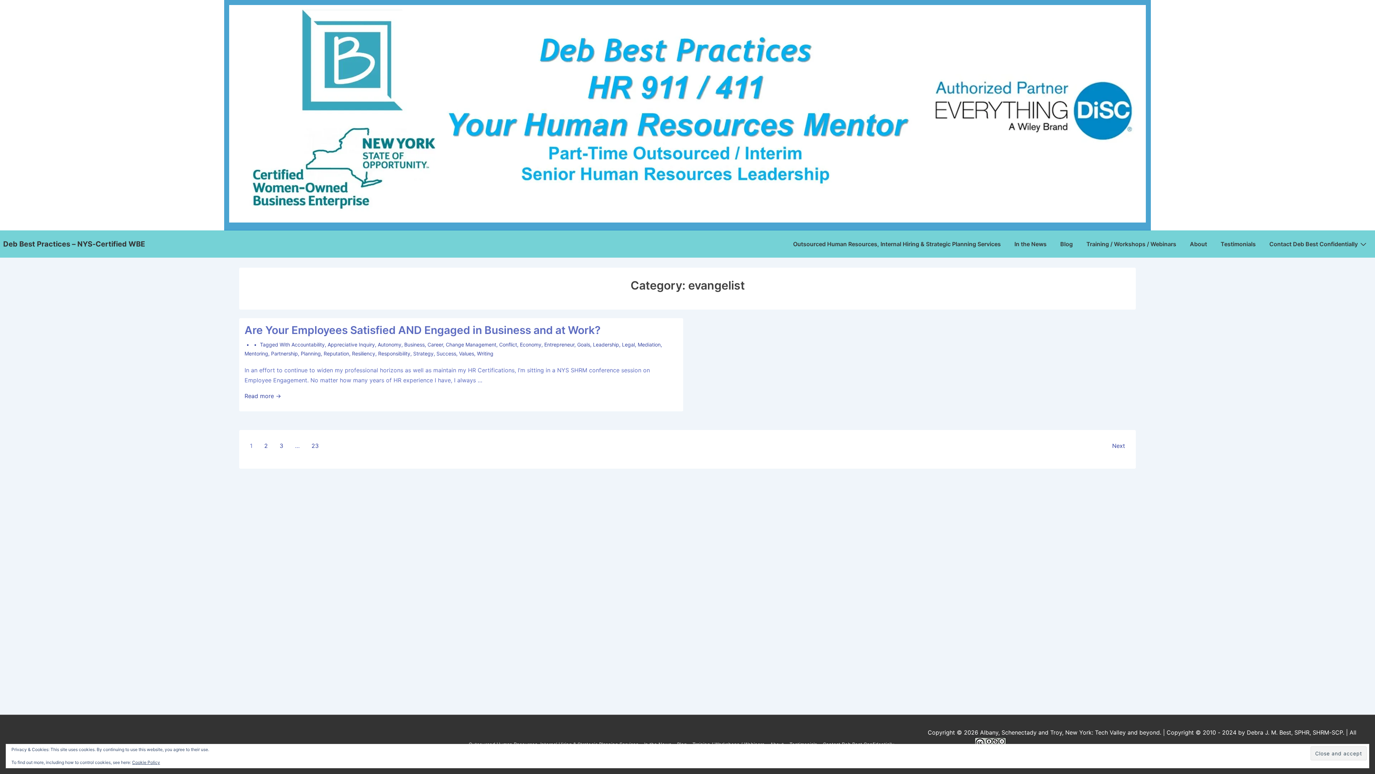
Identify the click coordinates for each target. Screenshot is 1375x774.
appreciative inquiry (351, 344)
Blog (1066, 244)
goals (583, 344)
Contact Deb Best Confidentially (1313, 244)
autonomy (389, 344)
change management (471, 344)
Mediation (649, 344)
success (446, 353)
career (435, 344)
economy (530, 344)
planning (311, 353)
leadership (606, 344)
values (466, 353)
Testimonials (1238, 244)
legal (628, 344)
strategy (423, 353)
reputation (336, 353)
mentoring (256, 353)
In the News (1030, 244)
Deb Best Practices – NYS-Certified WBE (74, 244)
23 (315, 445)
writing (485, 353)
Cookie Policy (146, 762)
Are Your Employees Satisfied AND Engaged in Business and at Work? (422, 330)
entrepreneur (559, 344)
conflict (508, 344)
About (1198, 244)
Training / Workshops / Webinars (1131, 244)
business (414, 344)
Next (1118, 445)
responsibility (394, 353)
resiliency (363, 353)
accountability (308, 344)
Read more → (263, 396)
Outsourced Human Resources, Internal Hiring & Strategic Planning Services (897, 244)
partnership (284, 353)
